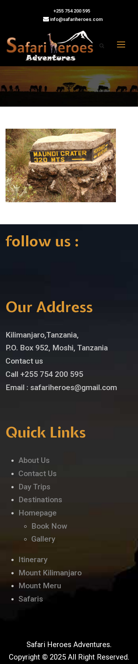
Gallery (43, 539)
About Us (34, 460)
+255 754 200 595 (71, 11)
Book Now (49, 526)
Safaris (30, 599)
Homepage (37, 512)
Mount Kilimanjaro (50, 572)
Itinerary (32, 559)
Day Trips (34, 486)
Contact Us (37, 473)
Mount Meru (39, 585)
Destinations (40, 499)
